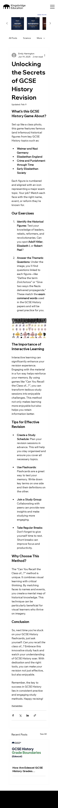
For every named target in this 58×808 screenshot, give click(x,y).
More (39, 38)
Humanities (17, 705)
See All (43, 734)
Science (27, 38)
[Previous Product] (7, 23)
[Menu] (52, 6)
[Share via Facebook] (13, 715)
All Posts (13, 38)
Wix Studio (30, 800)
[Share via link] (34, 715)
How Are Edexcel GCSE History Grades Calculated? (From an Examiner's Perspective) (27, 769)
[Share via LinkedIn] (27, 715)
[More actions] (44, 55)
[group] (28, 23)
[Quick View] (17, 23)
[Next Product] (50, 23)
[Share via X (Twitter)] (20, 715)
